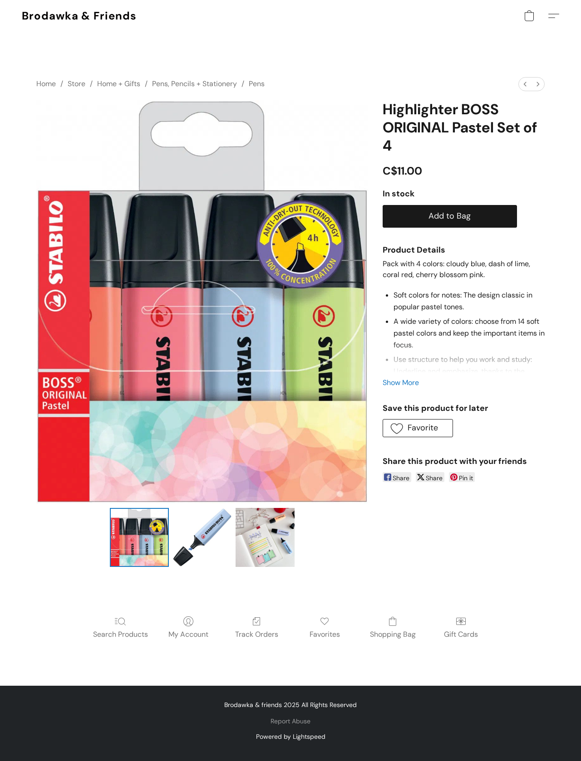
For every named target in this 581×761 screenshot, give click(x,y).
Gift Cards (461, 634)
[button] (79, 16)
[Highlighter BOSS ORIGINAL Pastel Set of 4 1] (201, 537)
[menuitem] (525, 84)
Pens (257, 83)
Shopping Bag (393, 634)
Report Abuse (290, 721)
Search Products (120, 634)
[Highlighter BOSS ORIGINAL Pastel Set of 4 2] (265, 537)
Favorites (325, 634)
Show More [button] (401, 382)
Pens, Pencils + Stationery (194, 83)
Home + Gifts (118, 83)
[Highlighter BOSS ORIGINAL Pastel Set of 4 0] (139, 537)
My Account (188, 634)
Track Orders (256, 634)
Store (76, 83)
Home (46, 83)
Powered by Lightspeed (290, 736)
